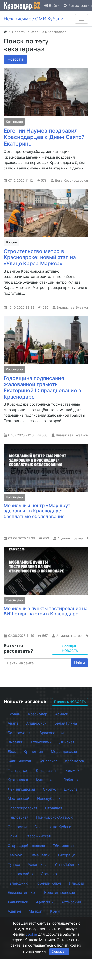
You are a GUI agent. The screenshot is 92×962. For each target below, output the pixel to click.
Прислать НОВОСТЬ (70, 702)
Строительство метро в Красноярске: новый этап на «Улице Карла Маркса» (40, 257)
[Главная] (5, 32)
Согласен (59, 951)
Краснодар (14, 122)
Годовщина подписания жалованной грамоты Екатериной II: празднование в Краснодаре (42, 387)
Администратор (70, 538)
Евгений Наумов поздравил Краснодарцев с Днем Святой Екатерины (44, 137)
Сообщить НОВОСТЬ (70, 648)
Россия (11, 242)
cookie (31, 934)
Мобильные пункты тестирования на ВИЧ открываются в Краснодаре (46, 611)
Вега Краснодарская (72, 180)
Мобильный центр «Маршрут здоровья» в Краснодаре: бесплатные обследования (37, 511)
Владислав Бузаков (73, 307)
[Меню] (81, 18)
